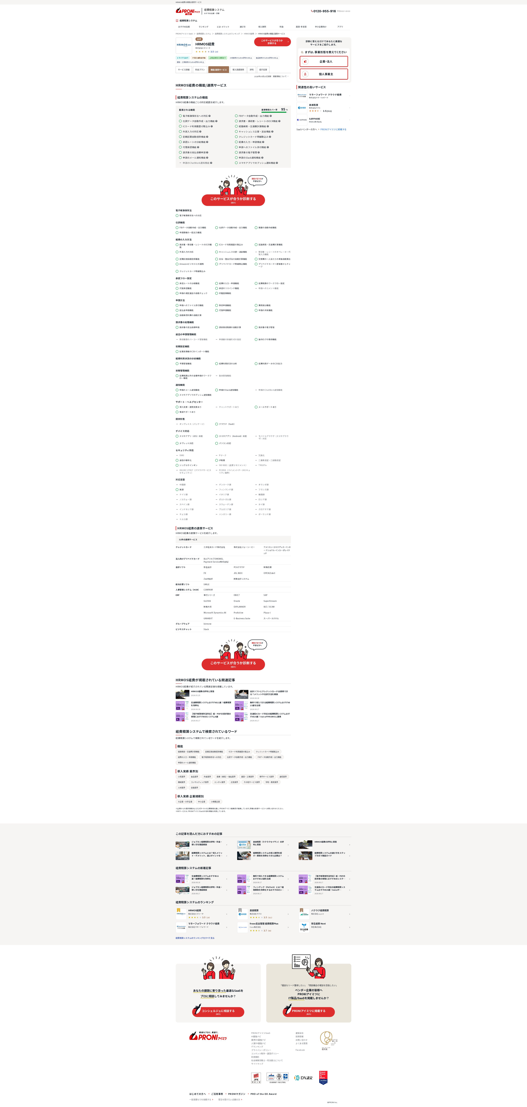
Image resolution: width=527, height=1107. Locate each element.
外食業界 (207, 777)
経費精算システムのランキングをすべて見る (195, 938)
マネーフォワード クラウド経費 (203, 923)
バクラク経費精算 (320, 910)
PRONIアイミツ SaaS (184, 34)
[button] (324, 61)
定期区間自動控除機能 (214, 752)
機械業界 (181, 782)
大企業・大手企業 (185, 802)
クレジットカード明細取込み (267, 752)
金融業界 (194, 787)
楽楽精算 (254, 910)
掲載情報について (270, 76)
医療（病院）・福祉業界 (226, 777)
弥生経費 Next (318, 923)
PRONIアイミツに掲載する (333, 129)
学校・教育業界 (272, 782)
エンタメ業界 (219, 782)
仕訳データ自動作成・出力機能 (239, 757)
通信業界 (283, 777)
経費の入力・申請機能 (187, 757)
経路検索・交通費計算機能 (188, 752)
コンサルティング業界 (200, 782)
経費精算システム (204, 34)
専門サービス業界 (267, 777)
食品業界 (194, 777)
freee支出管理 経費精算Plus (264, 923)
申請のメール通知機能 (187, 762)
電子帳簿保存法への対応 (211, 757)
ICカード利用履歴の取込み (239, 752)
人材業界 (181, 787)
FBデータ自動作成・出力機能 (269, 757)
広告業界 (234, 782)
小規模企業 (215, 802)
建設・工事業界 (247, 777)
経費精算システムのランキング (227, 34)
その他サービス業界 (252, 782)
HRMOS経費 (249, 34)
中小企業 (201, 802)
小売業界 (181, 777)
